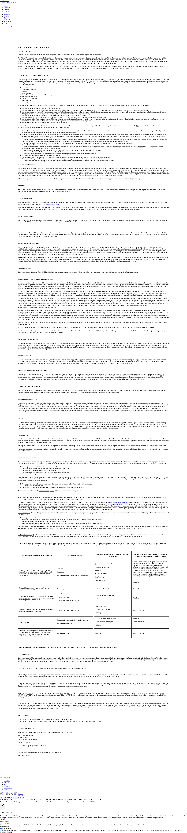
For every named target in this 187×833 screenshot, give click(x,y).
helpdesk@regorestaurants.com (117, 502)
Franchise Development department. (48, 204)
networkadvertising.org (30, 307)
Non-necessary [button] (4, 826)
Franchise (7, 14)
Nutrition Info (8, 21)
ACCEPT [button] (91, 802)
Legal (5, 789)
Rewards (6, 11)
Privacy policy (18, 795)
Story (5, 18)
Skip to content (4, 1)
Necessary (5, 821)
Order (14, 2)
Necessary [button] (3, 819)
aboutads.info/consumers (48, 307)
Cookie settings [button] (81, 802)
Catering (6, 9)
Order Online (9, 27)
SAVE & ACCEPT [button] (6, 832)
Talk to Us (7, 20)
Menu (5, 6)
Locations (7, 7)
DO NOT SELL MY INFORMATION (12, 798)
